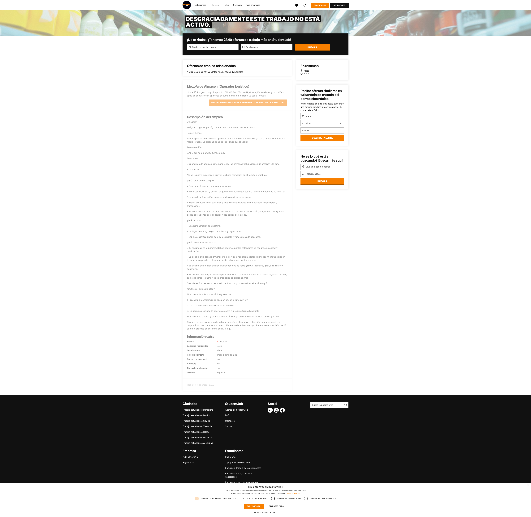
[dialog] (265, 500)
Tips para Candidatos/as (237, 462)
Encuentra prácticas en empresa (241, 482)
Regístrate (230, 457)
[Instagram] (277, 410)
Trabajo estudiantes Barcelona (198, 409)
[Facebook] (283, 410)
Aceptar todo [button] (254, 506)
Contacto (237, 5)
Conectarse (339, 5)
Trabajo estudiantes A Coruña (198, 443)
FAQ (227, 415)
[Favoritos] (296, 5)
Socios (228, 426)
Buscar (312, 47)
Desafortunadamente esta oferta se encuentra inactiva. (248, 102)
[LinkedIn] (271, 410)
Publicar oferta (190, 457)
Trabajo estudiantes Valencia (197, 426)
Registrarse (320, 5)
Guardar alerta (322, 137)
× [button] (528, 486)
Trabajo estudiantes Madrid (196, 415)
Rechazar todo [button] (276, 506)
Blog (227, 5)
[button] (265, 512)
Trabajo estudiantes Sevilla (196, 420)
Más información (293, 493)
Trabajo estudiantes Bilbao (196, 431)
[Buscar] (305, 5)
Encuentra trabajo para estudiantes (243, 468)
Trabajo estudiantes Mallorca (197, 437)
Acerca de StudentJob (236, 409)
